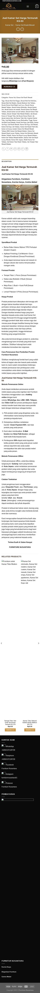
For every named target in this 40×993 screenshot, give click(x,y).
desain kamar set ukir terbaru (16, 111)
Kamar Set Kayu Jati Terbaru (11, 127)
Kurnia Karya (18, 182)
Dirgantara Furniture (11, 179)
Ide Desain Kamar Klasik (24, 116)
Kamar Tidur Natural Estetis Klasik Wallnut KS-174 (30, 722)
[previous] (1, 647)
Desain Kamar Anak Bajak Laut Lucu (13, 105)
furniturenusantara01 (9, 778)
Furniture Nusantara (9, 768)
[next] (38, 647)
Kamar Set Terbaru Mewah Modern (12, 137)
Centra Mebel (31, 182)
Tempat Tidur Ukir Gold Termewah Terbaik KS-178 (10, 722)
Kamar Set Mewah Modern (18, 131)
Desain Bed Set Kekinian (28, 101)
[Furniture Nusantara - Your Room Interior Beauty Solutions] (12, 6)
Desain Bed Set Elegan (12, 101)
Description (6, 161)
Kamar (4, 218)
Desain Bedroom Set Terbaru (26, 103)
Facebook (10, 765)
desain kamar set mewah (12, 109)
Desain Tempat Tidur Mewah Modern (18, 114)
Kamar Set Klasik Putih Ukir (29, 127)
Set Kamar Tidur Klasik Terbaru (16, 142)
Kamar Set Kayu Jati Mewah (29, 124)
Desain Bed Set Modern (9, 103)
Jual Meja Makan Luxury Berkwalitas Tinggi (18, 120)
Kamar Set (9, 25)
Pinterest (9, 783)
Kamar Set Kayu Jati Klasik (24, 122)
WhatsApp (10, 746)
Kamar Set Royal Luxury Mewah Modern (24, 135)
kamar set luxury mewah (9, 129)
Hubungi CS (9, 87)
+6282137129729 (8, 750)
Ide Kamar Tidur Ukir (20, 118)
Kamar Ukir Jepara (17, 140)
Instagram (9, 774)
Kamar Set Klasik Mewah (25, 25)
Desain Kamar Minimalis (19, 107)
